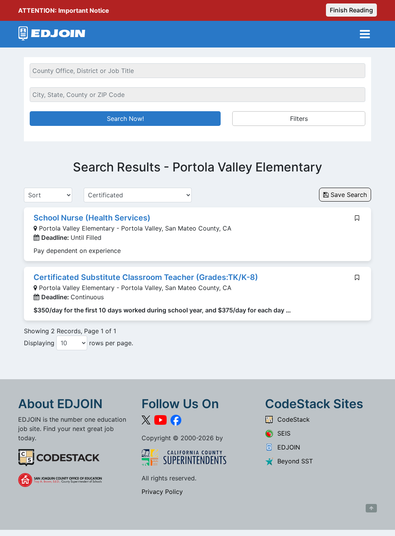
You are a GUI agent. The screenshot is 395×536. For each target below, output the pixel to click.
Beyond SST (293, 461)
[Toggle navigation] (365, 34)
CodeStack (291, 419)
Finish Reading (351, 10)
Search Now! (125, 118)
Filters (299, 118)
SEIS (281, 433)
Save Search (348, 194)
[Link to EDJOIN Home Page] (52, 34)
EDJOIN (286, 447)
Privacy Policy (162, 491)
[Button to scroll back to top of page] (371, 508)
